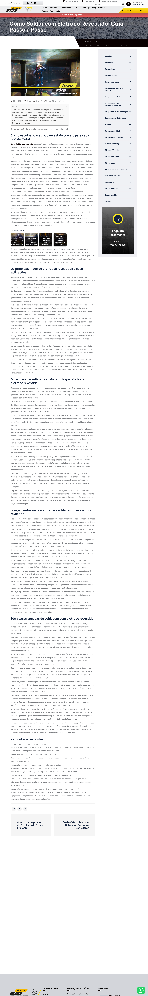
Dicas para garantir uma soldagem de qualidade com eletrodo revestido (39, 115)
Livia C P (38, 101)
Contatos (102, 7)
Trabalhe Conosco (90, 1)
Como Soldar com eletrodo (22, 144)
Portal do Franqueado (51, 11)
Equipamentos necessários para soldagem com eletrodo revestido (38, 118)
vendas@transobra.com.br (109, 1)
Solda (94, 42)
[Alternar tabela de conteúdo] (64, 107)
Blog (94, 7)
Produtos (53, 7)
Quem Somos (65, 7)
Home (44, 7)
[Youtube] (35, 3)
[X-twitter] (28, 3)
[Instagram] (38, 3)
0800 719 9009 (138, 5)
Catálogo (86, 7)
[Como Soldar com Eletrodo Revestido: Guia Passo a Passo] (14, 809)
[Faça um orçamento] (117, 219)
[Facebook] (31, 3)
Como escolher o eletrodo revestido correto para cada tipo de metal (38, 110)
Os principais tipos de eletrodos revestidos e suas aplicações (36, 112)
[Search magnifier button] (122, 4)
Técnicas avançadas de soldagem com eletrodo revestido (34, 120)
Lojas (77, 7)
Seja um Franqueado (72, 1)
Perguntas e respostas (22, 123)
